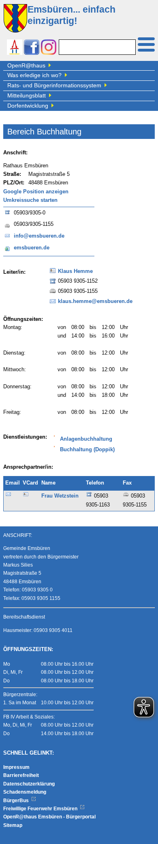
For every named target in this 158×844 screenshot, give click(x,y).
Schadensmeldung (24, 792)
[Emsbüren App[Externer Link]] (14, 48)
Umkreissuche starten (30, 200)
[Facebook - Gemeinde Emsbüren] (31, 48)
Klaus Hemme (75, 271)
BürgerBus (16, 800)
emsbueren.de (31, 248)
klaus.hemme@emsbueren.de (95, 301)
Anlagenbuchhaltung (86, 439)
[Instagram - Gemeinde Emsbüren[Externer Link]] (48, 48)
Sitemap (12, 825)
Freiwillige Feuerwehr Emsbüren (41, 809)
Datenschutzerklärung (29, 784)
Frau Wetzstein (60, 496)
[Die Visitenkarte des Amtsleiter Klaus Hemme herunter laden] (53, 273)
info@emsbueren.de (39, 236)
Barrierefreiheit (21, 775)
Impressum (16, 767)
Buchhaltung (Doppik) (87, 449)
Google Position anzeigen (35, 192)
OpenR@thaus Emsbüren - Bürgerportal (49, 817)
